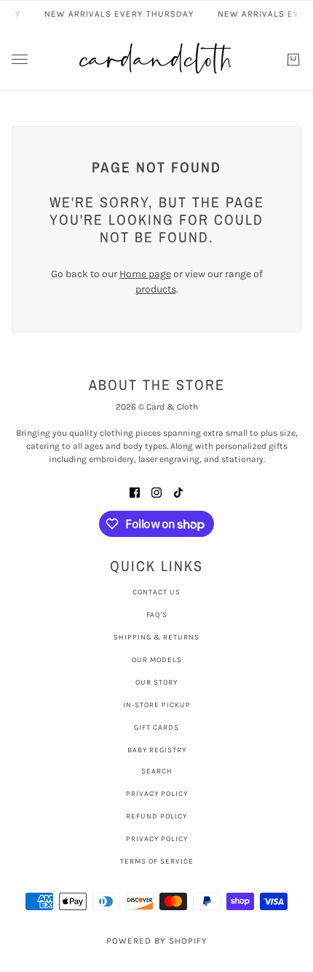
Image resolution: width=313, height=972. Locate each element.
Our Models (157, 660)
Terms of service (157, 861)
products (155, 289)
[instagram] (156, 491)
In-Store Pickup (157, 705)
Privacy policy (157, 838)
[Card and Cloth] (156, 59)
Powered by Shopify (156, 941)
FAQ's (156, 614)
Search (157, 771)
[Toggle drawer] (20, 59)
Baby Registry (156, 750)
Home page (145, 274)
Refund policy (156, 816)
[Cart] (293, 60)
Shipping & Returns (156, 637)
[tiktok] (178, 491)
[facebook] (135, 491)
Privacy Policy (157, 793)
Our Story (156, 682)
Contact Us (156, 592)
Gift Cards (156, 727)
